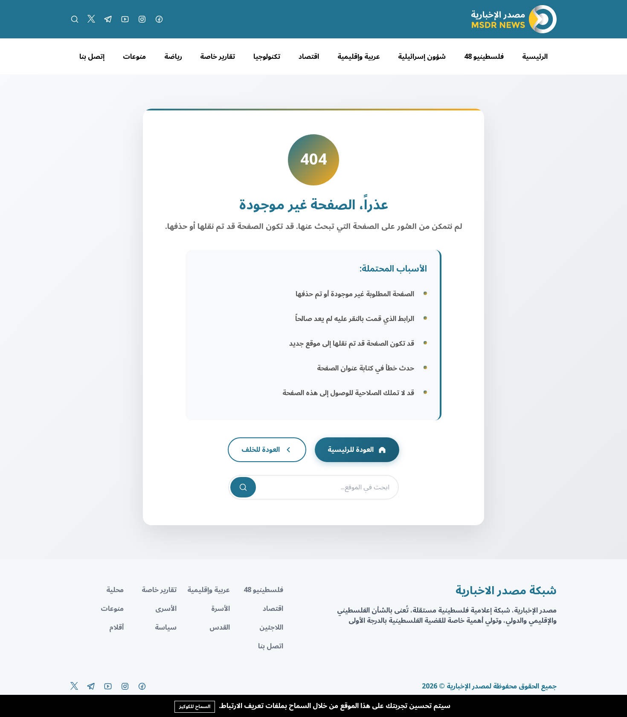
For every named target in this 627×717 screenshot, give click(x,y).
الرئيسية (535, 57)
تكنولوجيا (266, 57)
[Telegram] (108, 19)
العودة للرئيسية (351, 449)
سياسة (166, 627)
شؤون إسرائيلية (422, 57)
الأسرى (166, 609)
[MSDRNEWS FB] (159, 19)
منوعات (134, 57)
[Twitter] (91, 19)
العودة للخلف (260, 449)
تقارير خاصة (217, 57)
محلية (115, 590)
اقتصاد (309, 57)
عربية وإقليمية (358, 57)
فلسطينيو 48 (484, 57)
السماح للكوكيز (194, 706)
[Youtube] (125, 19)
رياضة (173, 57)
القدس (219, 627)
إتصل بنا (91, 57)
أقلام (116, 627)
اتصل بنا (270, 646)
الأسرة (220, 609)
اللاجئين (271, 627)
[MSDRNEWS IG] (142, 19)
